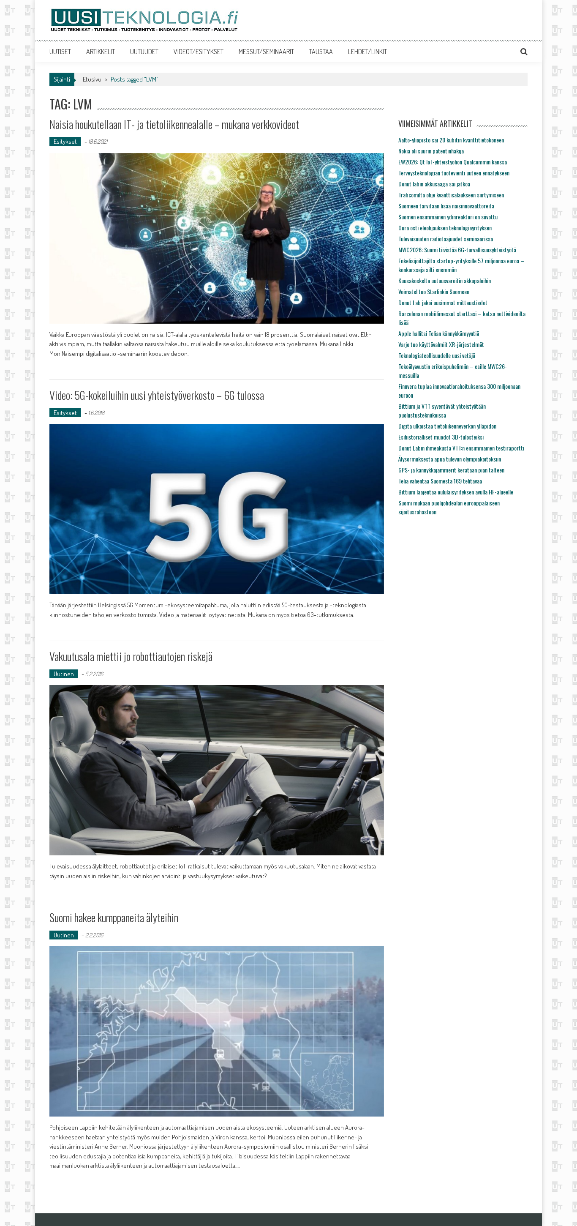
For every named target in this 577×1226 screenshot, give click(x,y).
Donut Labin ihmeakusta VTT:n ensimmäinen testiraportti (461, 447)
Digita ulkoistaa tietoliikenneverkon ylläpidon (447, 425)
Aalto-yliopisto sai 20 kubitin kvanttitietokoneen (451, 139)
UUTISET (60, 51)
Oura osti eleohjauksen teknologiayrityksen (445, 227)
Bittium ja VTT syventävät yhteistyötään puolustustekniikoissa (442, 410)
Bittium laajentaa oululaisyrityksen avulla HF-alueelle (455, 491)
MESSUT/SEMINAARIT (266, 51)
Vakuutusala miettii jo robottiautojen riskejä (130, 656)
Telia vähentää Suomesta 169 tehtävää (440, 480)
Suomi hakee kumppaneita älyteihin (113, 917)
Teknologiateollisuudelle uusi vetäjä (436, 355)
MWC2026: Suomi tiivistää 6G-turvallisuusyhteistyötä (457, 249)
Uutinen (64, 674)
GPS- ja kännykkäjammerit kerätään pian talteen (451, 469)
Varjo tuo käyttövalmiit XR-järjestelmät (441, 344)
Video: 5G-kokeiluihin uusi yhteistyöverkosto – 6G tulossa (156, 395)
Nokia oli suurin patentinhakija (431, 150)
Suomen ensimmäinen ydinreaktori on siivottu (448, 216)
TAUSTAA (321, 51)
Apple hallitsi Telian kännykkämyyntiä (438, 333)
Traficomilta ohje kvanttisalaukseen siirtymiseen (451, 194)
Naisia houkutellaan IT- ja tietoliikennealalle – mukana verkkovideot (174, 124)
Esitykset (65, 141)
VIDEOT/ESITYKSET (198, 51)
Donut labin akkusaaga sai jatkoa (434, 183)
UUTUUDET (144, 51)
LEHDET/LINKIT (367, 51)
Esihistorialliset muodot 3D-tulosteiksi (441, 436)
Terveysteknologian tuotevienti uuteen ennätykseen (453, 172)
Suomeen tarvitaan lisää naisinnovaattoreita (446, 205)
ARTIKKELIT (100, 51)
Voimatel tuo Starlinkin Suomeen (433, 291)
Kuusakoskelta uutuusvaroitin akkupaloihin (444, 280)
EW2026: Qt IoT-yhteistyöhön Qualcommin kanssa (452, 161)
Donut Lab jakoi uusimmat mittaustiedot (442, 302)
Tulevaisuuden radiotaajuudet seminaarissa (445, 238)
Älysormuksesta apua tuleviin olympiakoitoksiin (449, 458)
